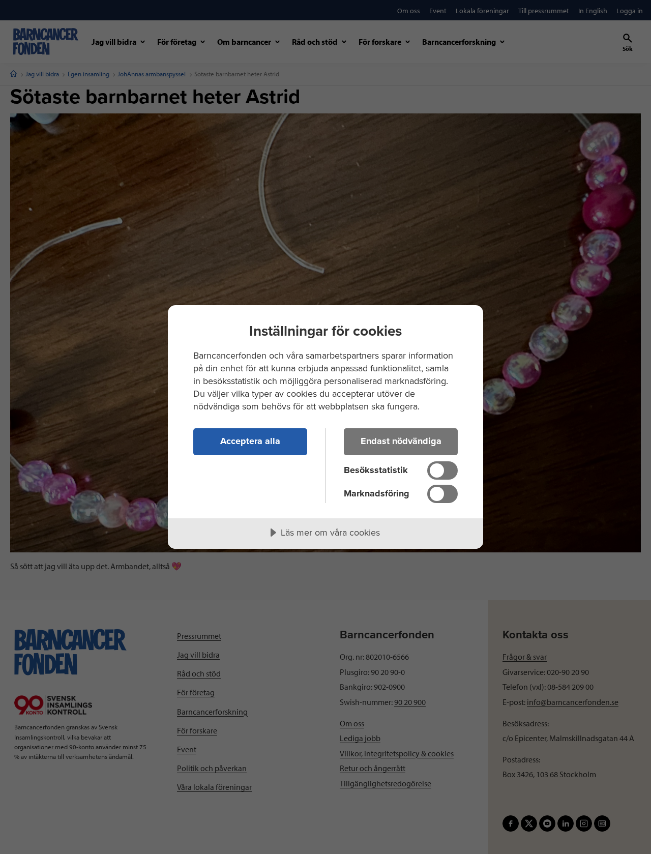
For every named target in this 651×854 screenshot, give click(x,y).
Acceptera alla (250, 441)
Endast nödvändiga (401, 441)
